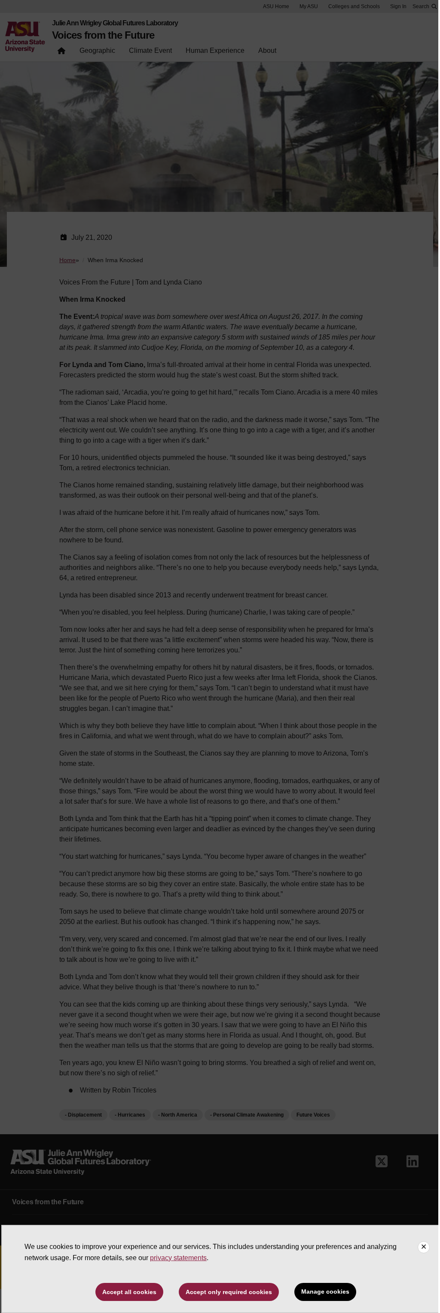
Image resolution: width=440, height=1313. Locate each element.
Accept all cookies (129, 1292)
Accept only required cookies (229, 1292)
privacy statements (178, 1257)
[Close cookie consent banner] (424, 1247)
